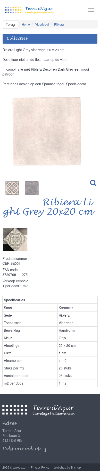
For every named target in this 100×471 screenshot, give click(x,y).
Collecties (17, 38)
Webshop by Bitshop (67, 467)
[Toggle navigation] (91, 10)
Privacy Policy (40, 467)
